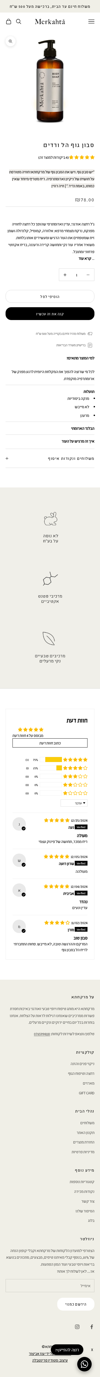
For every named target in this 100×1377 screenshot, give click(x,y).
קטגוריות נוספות (82, 1181)
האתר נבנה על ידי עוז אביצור (50, 1353)
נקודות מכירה (84, 1191)
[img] (57, 820)
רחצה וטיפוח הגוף (81, 1073)
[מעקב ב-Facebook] (91, 1327)
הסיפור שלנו (85, 1210)
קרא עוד (85, 258)
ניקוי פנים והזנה (82, 1063)
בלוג (91, 1220)
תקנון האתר (85, 1132)
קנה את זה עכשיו (50, 313)
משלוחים (87, 1122)
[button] (81, 157)
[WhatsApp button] (84, 1364)
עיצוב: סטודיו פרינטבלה (50, 1359)
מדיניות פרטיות (83, 1151)
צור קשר (87, 1200)
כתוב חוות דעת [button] (50, 742)
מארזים (88, 1082)
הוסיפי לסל (49, 296)
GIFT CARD (86, 1092)
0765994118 (42, 1033)
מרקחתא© (50, 1346)
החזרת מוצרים (83, 1141)
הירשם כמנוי (75, 1304)
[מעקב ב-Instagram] (77, 1327)
